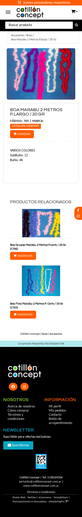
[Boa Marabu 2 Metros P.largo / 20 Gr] (41, 74)
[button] (74, 11)
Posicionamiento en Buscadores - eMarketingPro (39, 501)
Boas (29, 35)
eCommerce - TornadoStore (53, 497)
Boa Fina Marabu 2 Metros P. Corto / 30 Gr (36, 303)
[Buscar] (76, 25)
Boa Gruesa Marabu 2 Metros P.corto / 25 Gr (38, 244)
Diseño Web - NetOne (24, 497)
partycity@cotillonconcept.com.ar (40, 481)
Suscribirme (20, 445)
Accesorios (17, 35)
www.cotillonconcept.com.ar (41, 486)
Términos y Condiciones (41, 492)
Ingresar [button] (23, 134)
